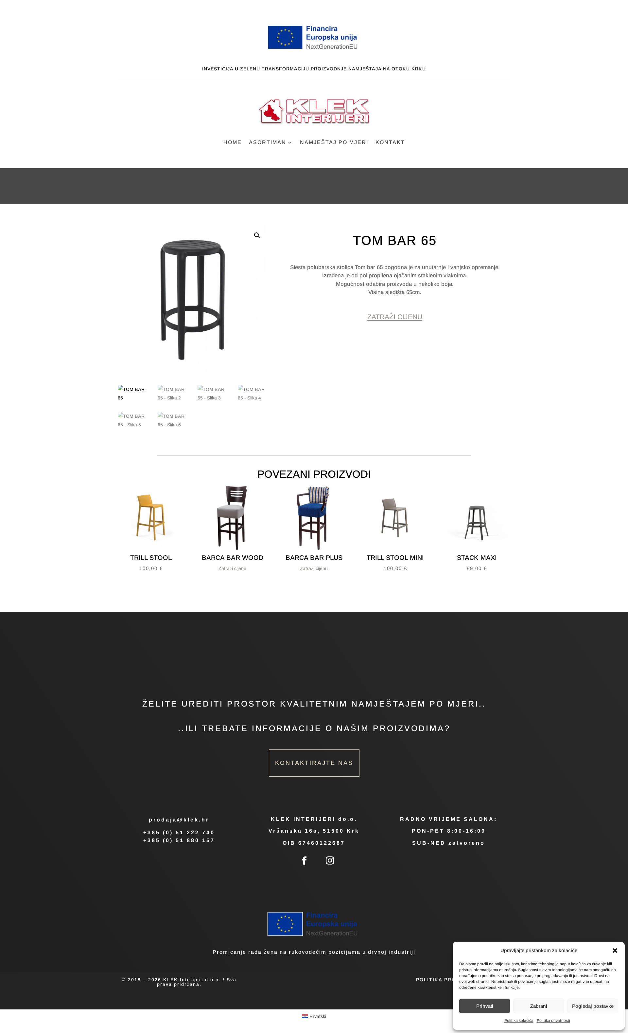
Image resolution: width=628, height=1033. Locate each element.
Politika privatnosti (553, 1020)
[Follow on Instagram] (330, 861)
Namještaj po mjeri (334, 142)
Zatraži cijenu (394, 317)
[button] (615, 950)
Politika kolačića (518, 1020)
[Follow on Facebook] (304, 861)
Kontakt (390, 142)
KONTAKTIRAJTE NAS (314, 763)
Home (232, 142)
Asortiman (267, 142)
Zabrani (538, 1006)
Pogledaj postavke (593, 1006)
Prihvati (484, 1006)
